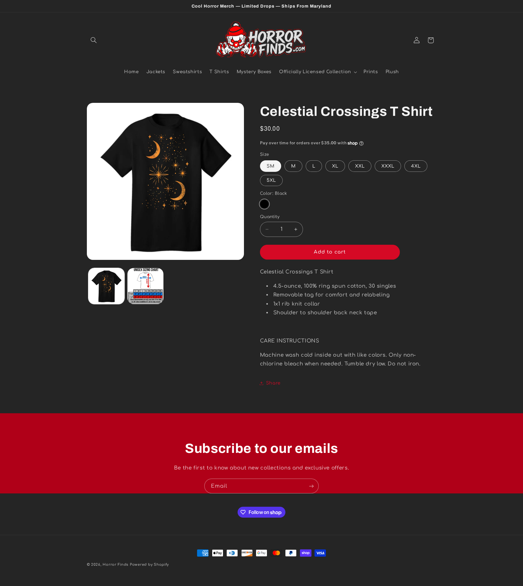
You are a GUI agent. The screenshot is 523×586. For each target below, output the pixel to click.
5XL (271, 180)
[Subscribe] (311, 486)
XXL (360, 166)
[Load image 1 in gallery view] (106, 286)
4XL (416, 166)
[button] (94, 40)
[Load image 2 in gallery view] (145, 286)
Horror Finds (115, 565)
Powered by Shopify (149, 565)
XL (335, 166)
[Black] (264, 204)
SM (271, 166)
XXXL (387, 166)
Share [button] (273, 383)
